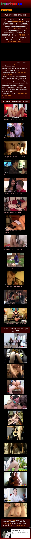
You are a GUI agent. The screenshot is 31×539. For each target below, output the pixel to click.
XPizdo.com (24, 35)
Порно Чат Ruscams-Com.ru (19, 525)
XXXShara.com (20, 28)
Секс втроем (11, 520)
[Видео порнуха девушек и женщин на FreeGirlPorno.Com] (11, 4)
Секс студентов (18, 65)
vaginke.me (7, 523)
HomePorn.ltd (18, 22)
